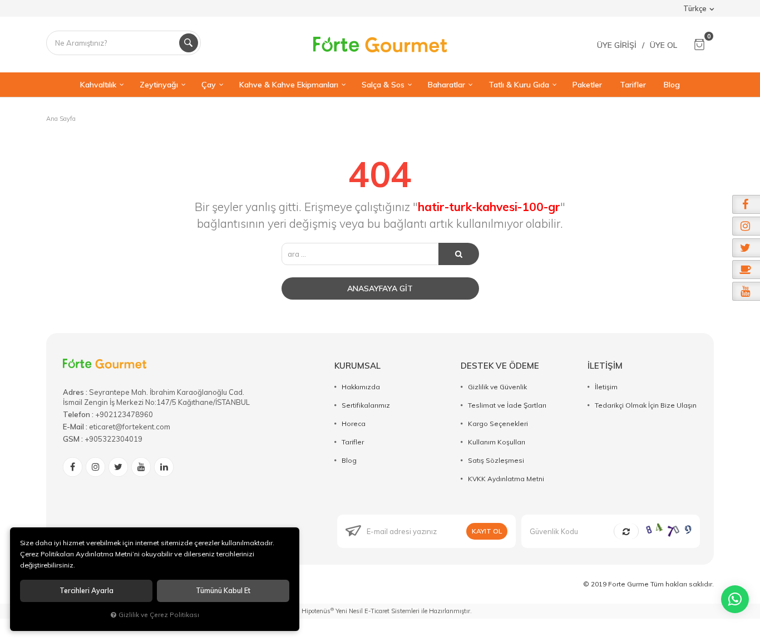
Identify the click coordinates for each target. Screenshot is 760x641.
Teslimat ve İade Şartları (507, 405)
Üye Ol (663, 45)
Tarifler (353, 442)
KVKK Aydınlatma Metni (506, 478)
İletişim (606, 387)
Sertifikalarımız (366, 405)
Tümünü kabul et (223, 590)
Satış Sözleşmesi (496, 460)
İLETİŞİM (605, 365)
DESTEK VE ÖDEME (500, 365)
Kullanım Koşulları (496, 442)
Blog (349, 460)
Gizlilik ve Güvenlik (497, 387)
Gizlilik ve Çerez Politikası (159, 614)
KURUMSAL (357, 365)
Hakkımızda (361, 387)
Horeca (354, 423)
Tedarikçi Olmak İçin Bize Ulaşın (646, 405)
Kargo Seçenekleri (498, 423)
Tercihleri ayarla (86, 590)
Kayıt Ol (487, 531)
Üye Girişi (616, 45)
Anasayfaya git (380, 288)
